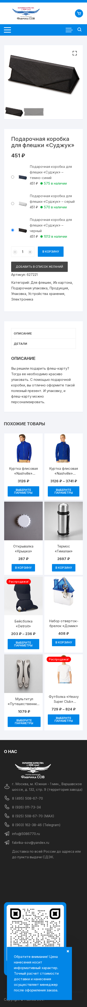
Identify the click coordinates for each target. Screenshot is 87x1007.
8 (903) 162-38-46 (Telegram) (36, 825)
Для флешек (41, 282)
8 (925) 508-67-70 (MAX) (33, 816)
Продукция (58, 288)
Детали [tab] (20, 343)
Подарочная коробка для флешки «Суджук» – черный (51, 225)
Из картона (62, 282)
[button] (74, 53)
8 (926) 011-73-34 (26, 807)
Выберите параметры (23, 491)
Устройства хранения (46, 293)
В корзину (50, 251)
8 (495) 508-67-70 (27, 798)
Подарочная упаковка (29, 288)
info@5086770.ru (26, 833)
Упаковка (18, 293)
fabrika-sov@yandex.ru (30, 842)
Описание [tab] (23, 333)
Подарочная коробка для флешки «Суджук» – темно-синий (51, 172)
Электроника (22, 299)
